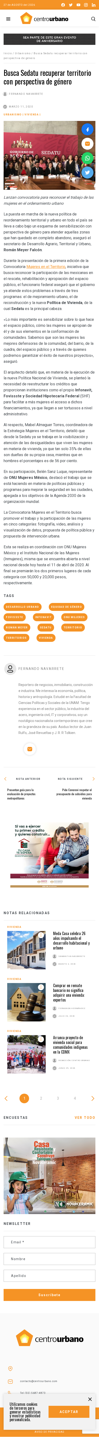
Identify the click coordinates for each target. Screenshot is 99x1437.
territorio (73, 627)
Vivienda (32, 114)
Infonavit (43, 617)
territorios (16, 638)
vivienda (46, 638)
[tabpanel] (49, 1003)
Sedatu (46, 627)
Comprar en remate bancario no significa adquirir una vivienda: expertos (69, 993)
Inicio (8, 53)
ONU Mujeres (74, 617)
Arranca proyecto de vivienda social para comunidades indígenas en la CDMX (70, 1045)
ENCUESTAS (16, 1118)
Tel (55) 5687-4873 (33, 1393)
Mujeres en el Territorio (45, 266)
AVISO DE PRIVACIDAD (49, 1432)
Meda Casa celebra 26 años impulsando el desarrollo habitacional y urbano (71, 940)
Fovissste (14, 617)
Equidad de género (66, 607)
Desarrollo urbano (22, 607)
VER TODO (85, 1118)
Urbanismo (23, 53)
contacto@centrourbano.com (38, 1381)
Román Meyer (17, 627)
